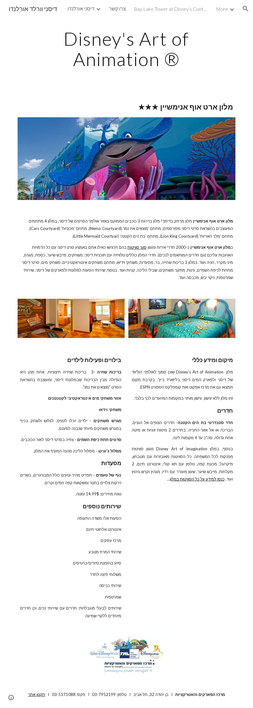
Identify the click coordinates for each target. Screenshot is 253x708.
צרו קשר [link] (117, 8)
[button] (245, 8)
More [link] (222, 9)
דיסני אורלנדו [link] (81, 8)
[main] (126, 49)
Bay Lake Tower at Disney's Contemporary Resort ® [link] (171, 9)
